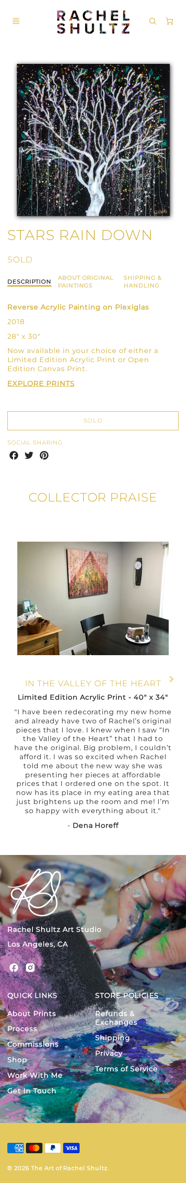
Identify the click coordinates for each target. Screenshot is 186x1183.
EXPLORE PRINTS (40, 383)
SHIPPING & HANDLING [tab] (143, 281)
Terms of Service (126, 1069)
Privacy (109, 1053)
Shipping (112, 1038)
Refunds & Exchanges (116, 1018)
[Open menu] (16, 21)
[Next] (171, 679)
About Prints (31, 1013)
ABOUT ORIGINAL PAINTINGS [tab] (86, 281)
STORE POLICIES (127, 995)
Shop (17, 1060)
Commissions (33, 1044)
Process (22, 1029)
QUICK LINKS (32, 995)
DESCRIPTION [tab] (29, 281)
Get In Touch (32, 1091)
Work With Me (35, 1075)
